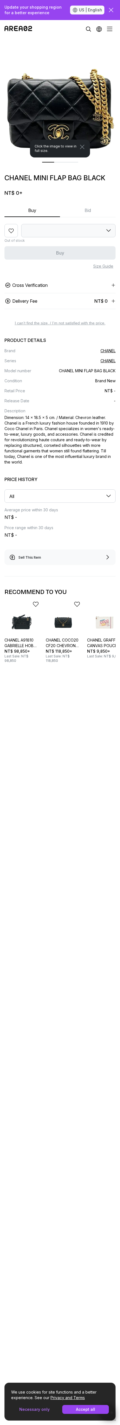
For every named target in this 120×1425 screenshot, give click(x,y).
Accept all (85, 1409)
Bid (88, 210)
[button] (99, 29)
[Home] (18, 29)
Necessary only (34, 1409)
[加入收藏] (11, 230)
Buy (32, 210)
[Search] (88, 29)
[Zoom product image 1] (60, 97)
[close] (111, 10)
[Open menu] (109, 29)
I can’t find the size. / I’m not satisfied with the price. (60, 323)
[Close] (82, 147)
